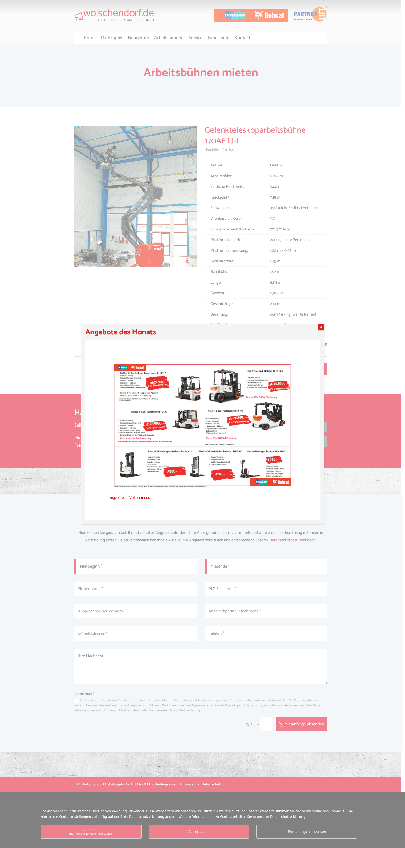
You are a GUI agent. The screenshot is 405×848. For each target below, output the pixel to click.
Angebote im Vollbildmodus (130, 498)
